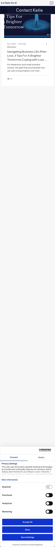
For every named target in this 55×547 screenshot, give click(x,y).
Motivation (11, 47)
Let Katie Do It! (9, 3)
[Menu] (4, 10)
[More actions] (47, 43)
